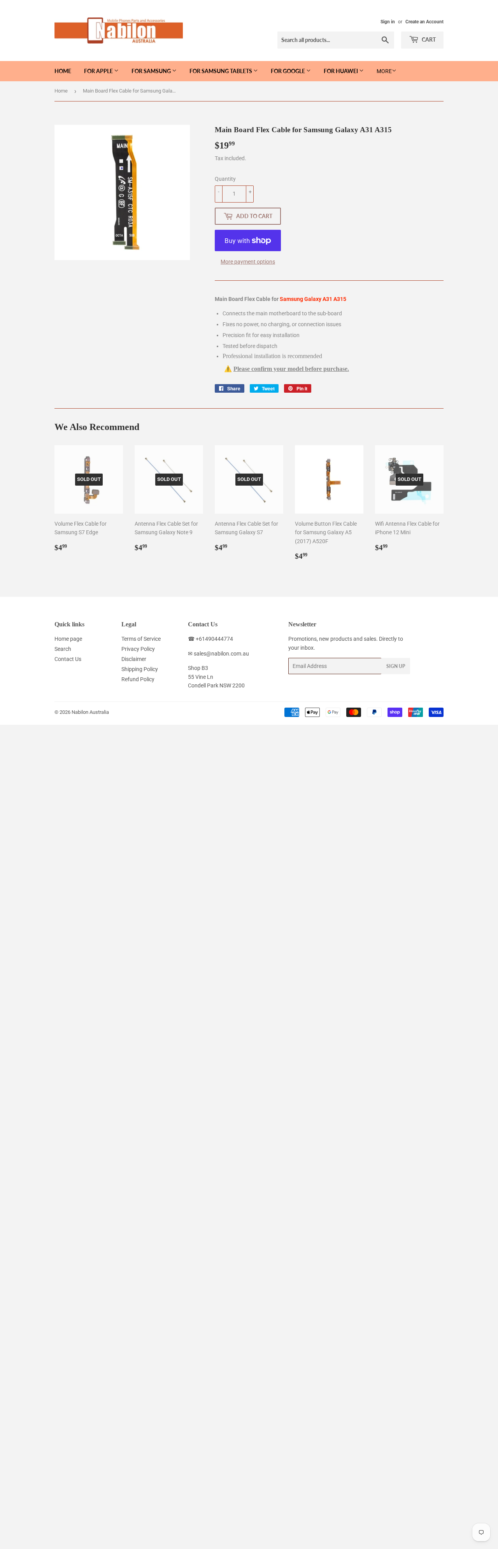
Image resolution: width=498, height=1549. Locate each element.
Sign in (388, 21)
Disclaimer (133, 659)
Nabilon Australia (90, 712)
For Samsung (152, 71)
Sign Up (395, 666)
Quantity (225, 179)
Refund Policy (137, 679)
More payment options (248, 262)
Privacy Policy (138, 649)
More (384, 71)
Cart (428, 39)
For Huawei (341, 71)
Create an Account (424, 21)
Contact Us (67, 659)
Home (62, 71)
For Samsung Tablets (221, 71)
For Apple (99, 71)
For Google (288, 71)
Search (62, 649)
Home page (68, 639)
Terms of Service (141, 639)
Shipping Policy (139, 669)
